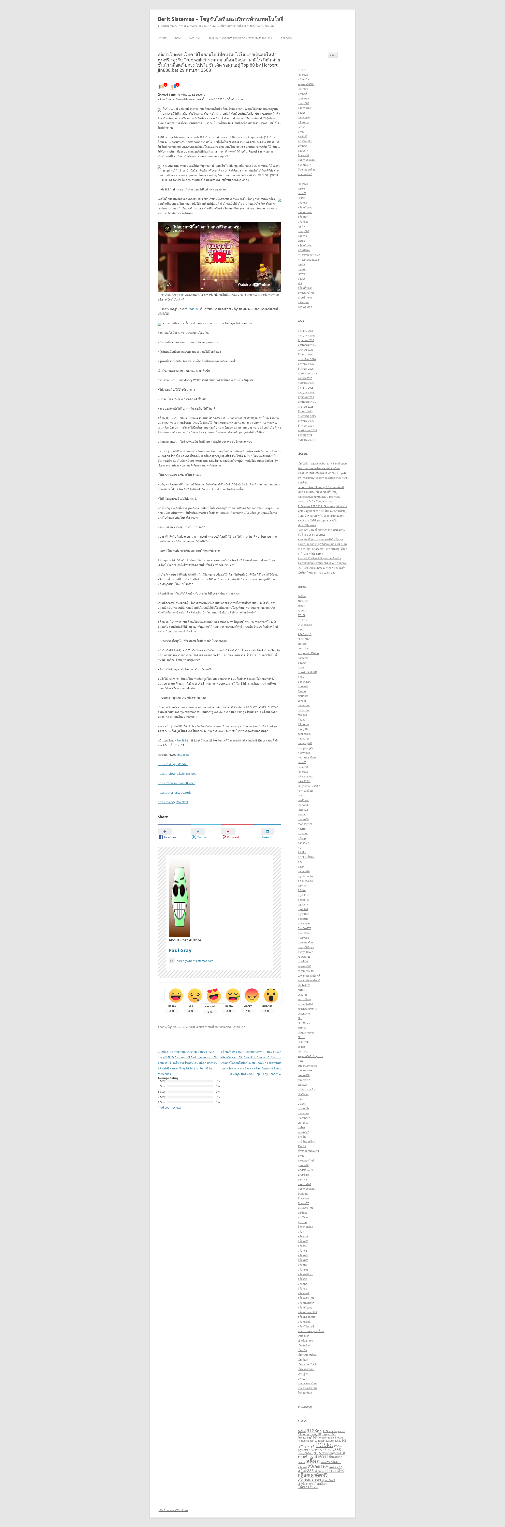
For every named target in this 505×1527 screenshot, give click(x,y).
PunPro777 (304, 928)
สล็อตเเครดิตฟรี (306, 1317)
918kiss (302, 70)
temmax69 (304, 1080)
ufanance (303, 1113)
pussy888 (303, 98)
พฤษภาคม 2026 (307, 345)
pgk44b (302, 885)
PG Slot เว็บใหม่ (306, 857)
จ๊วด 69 (302, 1146)
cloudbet (303, 696)
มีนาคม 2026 (305, 354)
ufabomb (303, 1108)
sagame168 (304, 966)
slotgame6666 (306, 1032)
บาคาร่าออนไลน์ (307, 160)
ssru (300, 1061)
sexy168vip (304, 999)
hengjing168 (305, 743)
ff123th (302, 719)
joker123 (303, 74)
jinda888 (193, 309)
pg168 (301, 188)
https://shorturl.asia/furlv (174, 792)
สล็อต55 (302, 1246)
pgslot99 (303, 909)
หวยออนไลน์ (305, 174)
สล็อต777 (335, 1467)
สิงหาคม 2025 (305, 387)
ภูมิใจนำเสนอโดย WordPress (173, 1510)
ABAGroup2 (304, 634)
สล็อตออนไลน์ (306, 1298)
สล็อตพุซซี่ (304, 1293)
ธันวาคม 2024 (306, 425)
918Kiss (302, 620)
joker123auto (305, 776)
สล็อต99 (302, 1279)
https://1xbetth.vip (309, 255)
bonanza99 (304, 681)
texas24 (302, 1084)
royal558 (303, 961)
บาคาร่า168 (304, 108)
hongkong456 (306, 748)
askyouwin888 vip (308, 653)
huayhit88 (304, 753)
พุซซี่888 (302, 1212)
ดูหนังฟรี (302, 93)
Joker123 (303, 771)
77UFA (301, 615)
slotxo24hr (304, 1042)
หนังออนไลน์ (305, 141)
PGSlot (302, 890)
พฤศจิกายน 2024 (307, 430)
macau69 (303, 819)
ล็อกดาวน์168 (305, 1227)
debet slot (304, 705)
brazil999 (303, 686)
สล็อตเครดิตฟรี (306, 1303)
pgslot (301, 112)
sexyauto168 (305, 1004)
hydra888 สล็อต (307, 757)
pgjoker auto (305, 876)
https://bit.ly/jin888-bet (173, 764)
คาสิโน (302, 1137)
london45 (303, 805)
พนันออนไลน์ (305, 1208)
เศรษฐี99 (303, 1374)
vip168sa (303, 1122)
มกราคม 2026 (306, 364)
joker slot (303, 302)
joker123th (304, 781)
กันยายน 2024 (306, 440)
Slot (300, 1018)
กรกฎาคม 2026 (306, 335)
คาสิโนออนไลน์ (306, 1141)
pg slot (302, 269)
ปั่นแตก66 (303, 155)
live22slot (303, 800)
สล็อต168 (303, 1236)
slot (300, 283)
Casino (302, 691)
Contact (194, 37)
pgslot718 (303, 900)
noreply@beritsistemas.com (195, 961)
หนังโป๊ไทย (304, 250)
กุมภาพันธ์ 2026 (307, 359)
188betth (303, 601)
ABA (300, 629)
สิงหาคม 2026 (305, 331)
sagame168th (306, 84)
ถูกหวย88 (303, 1165)
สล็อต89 (302, 1265)
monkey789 (305, 824)
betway (302, 662)
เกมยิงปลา (303, 1336)
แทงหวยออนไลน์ (307, 1388)
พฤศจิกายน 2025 (307, 373)
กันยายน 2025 (306, 383)
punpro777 (304, 165)
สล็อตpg (302, 1284)
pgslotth (303, 918)
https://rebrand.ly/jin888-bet (177, 773)
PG (299, 847)
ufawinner (304, 1118)
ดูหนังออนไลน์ (306, 293)
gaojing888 (304, 734)
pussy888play (306, 947)
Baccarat (303, 658)
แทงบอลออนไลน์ (307, 1383)
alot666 (302, 643)
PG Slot (302, 852)
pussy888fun (305, 942)
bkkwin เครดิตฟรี (307, 672)
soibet (301, 1046)
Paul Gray (180, 950)
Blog (177, 37)
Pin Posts (287, 37)
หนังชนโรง (304, 79)
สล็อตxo (302, 1288)
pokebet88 (304, 923)
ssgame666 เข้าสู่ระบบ (310, 1056)
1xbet (301, 606)
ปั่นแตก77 (303, 1203)
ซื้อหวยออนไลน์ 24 (308, 1151)
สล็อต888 (180, 740)
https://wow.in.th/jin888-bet (176, 783)
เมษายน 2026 (305, 349)
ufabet (302, 1103)
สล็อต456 (303, 1241)
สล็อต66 (302, 202)
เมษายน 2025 (305, 406)
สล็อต (301, 1231)
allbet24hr (304, 639)
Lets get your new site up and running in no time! (240, 37)
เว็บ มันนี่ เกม (305, 1345)
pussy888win (305, 952)
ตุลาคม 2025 (305, 378)
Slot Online (304, 1023)
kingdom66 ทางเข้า (309, 786)
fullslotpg (303, 122)
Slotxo (301, 1037)
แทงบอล (302, 1378)
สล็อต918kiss (305, 1274)
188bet (302, 596)
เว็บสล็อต (303, 1359)
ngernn (302, 828)
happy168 (304, 738)
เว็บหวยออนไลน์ (307, 1364)
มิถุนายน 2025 (306, 397)
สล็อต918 (303, 1269)
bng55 (301, 677)
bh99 (301, 667)
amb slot (303, 648)
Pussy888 (303, 937)
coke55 (302, 700)
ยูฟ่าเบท (302, 1222)
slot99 (301, 198)
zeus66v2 (303, 1132)
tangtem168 (305, 1070)
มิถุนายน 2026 (306, 340)
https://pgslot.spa (308, 259)
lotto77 (302, 814)
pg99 (301, 866)
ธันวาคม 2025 (306, 368)
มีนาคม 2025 (305, 411)
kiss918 (302, 274)
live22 (301, 127)
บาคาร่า (302, 236)
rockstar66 (304, 956)
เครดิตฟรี (330, 1480)
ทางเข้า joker (305, 297)
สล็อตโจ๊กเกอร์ (306, 1326)
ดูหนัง (301, 131)
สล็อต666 (303, 1255)
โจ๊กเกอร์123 (305, 307)
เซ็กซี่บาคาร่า (305, 1340)
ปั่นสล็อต (303, 1193)
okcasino (303, 833)
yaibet (301, 1127)
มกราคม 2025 (306, 421)
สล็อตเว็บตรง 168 (307, 1312)
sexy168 (302, 994)
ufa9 (300, 1099)
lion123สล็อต (305, 790)
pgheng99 (304, 117)
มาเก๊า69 (303, 1217)
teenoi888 (304, 1075)
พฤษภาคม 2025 (307, 402)
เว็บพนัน (302, 1350)
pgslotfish (304, 914)
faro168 (302, 715)
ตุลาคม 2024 (305, 435)
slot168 (302, 1028)
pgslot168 (303, 895)
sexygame (304, 1013)
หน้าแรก (162, 37)
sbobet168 (304, 985)
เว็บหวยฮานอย (306, 1369)
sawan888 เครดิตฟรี (309, 975)
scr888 (301, 990)
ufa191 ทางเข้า (306, 1089)
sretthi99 (303, 1051)
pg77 (301, 862)
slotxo (301, 240)
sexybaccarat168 (307, 1009)
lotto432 (303, 809)
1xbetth (302, 610)
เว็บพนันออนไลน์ (307, 1355)
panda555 (304, 843)
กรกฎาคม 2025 (306, 392)
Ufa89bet (303, 1094)
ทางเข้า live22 (305, 1170)
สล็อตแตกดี (304, 1322)
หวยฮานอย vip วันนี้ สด (311, 1331)
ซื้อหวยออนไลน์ (307, 169)
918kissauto (305, 624)
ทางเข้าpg (303, 1175)
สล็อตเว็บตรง (305, 207)
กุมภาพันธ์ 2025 (307, 416)
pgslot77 (303, 150)
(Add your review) (169, 1107)
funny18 (303, 729)
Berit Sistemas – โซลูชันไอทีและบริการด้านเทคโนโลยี (220, 19)
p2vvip (302, 838)
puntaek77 (304, 933)
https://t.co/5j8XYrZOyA (173, 802)
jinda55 (302, 193)
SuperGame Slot (307, 1065)
